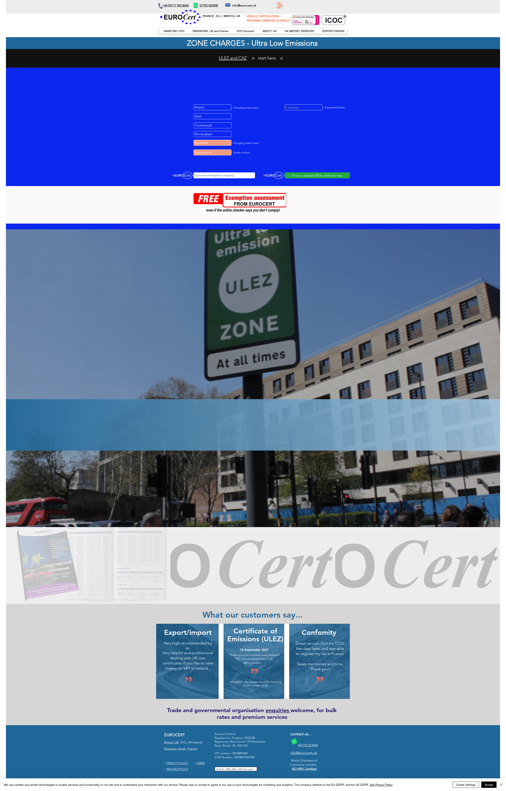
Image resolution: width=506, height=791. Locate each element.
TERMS (200, 763)
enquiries (278, 710)
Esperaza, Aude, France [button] (180, 748)
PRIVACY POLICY (177, 763)
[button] (244, 31)
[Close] (501, 785)
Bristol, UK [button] (171, 742)
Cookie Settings (466, 785)
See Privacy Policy (381, 785)
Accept (489, 785)
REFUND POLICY (177, 769)
